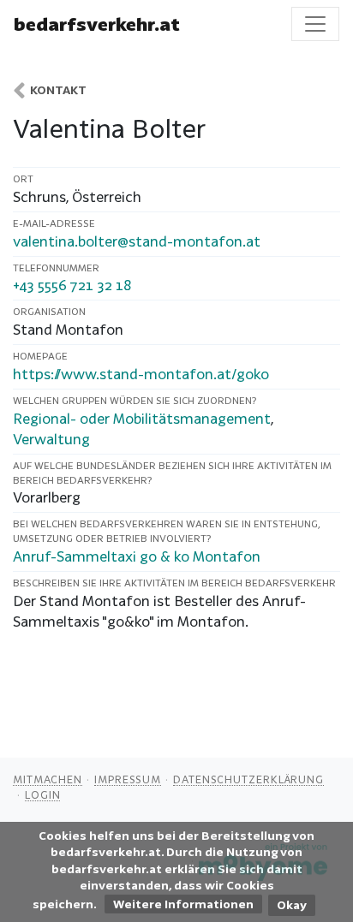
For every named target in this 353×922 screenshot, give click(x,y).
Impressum (127, 779)
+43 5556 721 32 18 (72, 285)
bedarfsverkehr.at (97, 24)
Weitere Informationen (183, 904)
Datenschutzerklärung (248, 779)
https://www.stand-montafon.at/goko (141, 374)
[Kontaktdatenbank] (19, 89)
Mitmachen (47, 779)
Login (43, 794)
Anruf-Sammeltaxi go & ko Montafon (136, 556)
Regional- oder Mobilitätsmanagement (142, 418)
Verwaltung (51, 439)
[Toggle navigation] (315, 24)
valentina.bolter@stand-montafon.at (136, 241)
